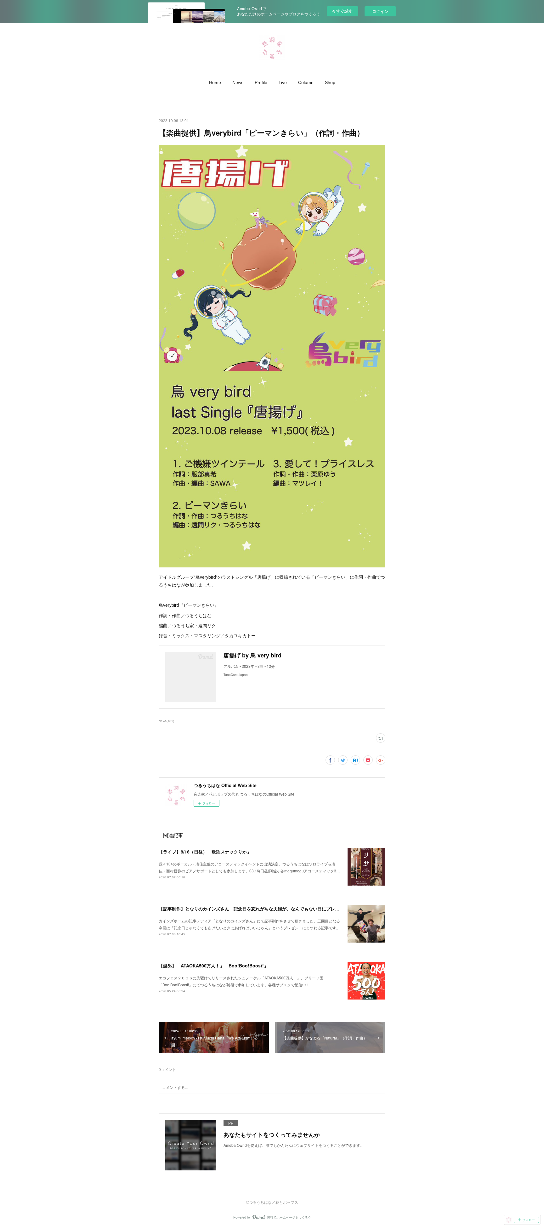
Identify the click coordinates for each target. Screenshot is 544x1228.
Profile (261, 82)
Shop (330, 82)
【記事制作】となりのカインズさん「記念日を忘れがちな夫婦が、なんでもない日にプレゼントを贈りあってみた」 (273, 908)
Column (306, 82)
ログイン (380, 11)
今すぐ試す (342, 11)
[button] (215, 82)
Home (215, 82)
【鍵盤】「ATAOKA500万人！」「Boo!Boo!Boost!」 (213, 965)
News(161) (166, 721)
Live (283, 82)
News (237, 82)
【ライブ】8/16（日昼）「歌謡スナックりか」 (205, 851)
